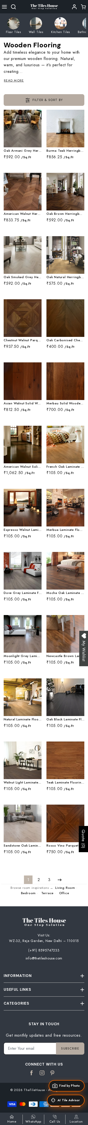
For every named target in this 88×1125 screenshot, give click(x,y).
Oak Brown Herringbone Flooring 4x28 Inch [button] (65, 214)
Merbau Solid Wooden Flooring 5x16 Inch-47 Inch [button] (65, 403)
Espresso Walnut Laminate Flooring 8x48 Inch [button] (23, 530)
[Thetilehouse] (44, 6)
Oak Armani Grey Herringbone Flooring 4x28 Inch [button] (23, 151)
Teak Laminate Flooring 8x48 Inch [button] (65, 783)
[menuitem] (13, 25)
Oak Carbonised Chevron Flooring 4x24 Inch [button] (65, 340)
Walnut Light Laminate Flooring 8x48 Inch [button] (23, 783)
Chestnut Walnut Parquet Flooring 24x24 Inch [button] (23, 340)
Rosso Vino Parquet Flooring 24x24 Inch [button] (65, 846)
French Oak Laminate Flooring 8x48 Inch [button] (65, 467)
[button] (4, 6)
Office (64, 893)
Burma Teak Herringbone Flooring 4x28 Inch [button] (65, 151)
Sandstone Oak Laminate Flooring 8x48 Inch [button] (23, 846)
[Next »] (59, 879)
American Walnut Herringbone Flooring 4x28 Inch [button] (23, 214)
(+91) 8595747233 (44, 950)
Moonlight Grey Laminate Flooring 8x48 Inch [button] (23, 656)
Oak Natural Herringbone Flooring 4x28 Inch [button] (65, 277)
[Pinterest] (52, 1073)
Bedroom (28, 893)
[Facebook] (31, 1073)
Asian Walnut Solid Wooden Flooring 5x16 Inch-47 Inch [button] (23, 403)
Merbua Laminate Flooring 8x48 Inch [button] (65, 530)
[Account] (74, 6)
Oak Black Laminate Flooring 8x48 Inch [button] (65, 719)
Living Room (65, 887)
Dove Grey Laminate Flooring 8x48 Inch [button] (23, 593)
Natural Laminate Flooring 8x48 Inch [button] (23, 719)
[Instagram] (42, 1073)
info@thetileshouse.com (44, 958)
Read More (14, 80)
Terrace (47, 893)
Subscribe (70, 1048)
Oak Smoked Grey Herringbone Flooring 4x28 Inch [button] (23, 277)
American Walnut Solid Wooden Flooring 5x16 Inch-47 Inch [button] (23, 467)
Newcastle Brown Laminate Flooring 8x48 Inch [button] (65, 656)
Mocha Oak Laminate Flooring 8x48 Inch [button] (65, 593)
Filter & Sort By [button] (47, 100)
